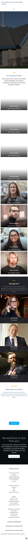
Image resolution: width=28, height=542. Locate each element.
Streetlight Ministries (14, 512)
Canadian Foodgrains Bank (14, 477)
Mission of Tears (14, 498)
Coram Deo (14, 481)
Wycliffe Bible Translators (14, 517)
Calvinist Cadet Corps (14, 476)
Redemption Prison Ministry (14, 509)
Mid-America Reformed (14, 492)
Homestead (14, 487)
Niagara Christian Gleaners (14, 501)
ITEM (14, 488)
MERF (14, 490)
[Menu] (14, 9)
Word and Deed (14, 515)
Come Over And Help (14, 479)
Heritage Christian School (14, 485)
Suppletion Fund (14, 514)
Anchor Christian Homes (14, 472)
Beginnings (14, 474)
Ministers (14, 496)
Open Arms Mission (14, 503)
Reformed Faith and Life (14, 504)
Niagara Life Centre (14, 499)
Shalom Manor (14, 510)
